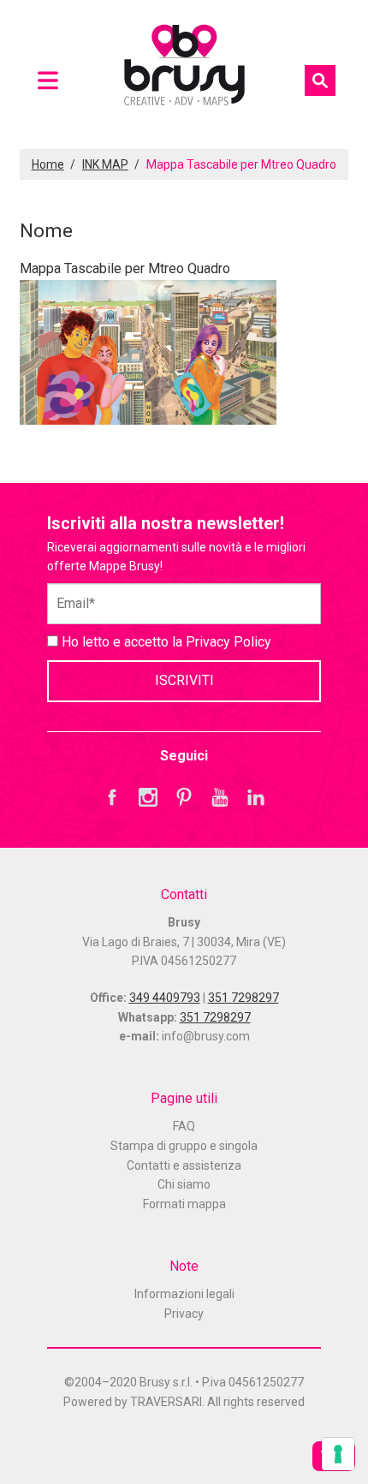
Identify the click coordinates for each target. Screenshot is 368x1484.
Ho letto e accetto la (164, 642)
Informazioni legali (184, 1294)
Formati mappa (184, 1204)
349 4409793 (164, 997)
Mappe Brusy (184, 67)
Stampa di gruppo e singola (184, 1146)
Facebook (112, 797)
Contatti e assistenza (184, 1165)
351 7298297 (243, 997)
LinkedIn (255, 797)
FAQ (184, 1126)
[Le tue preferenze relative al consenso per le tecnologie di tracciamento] (338, 1454)
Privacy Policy (228, 642)
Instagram (148, 797)
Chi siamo (184, 1184)
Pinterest (184, 797)
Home (48, 164)
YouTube (220, 797)
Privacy (184, 1313)
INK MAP (105, 164)
